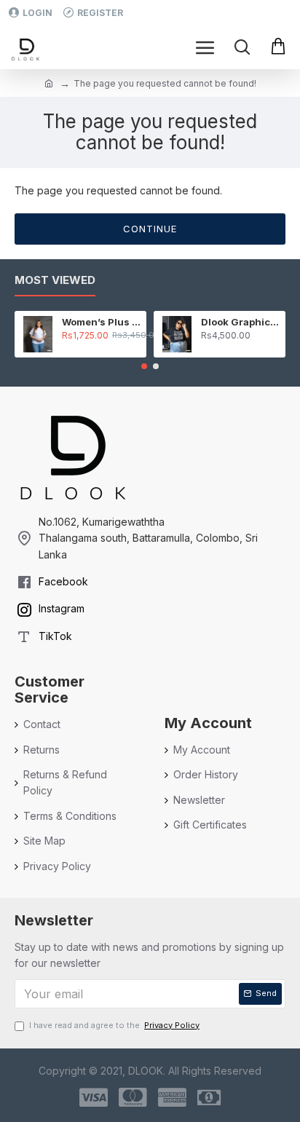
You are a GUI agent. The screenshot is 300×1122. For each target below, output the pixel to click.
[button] (144, 366)
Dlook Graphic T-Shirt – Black (240, 322)
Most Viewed (55, 280)
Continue (150, 228)
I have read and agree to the (114, 1025)
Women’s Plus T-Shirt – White (101, 322)
